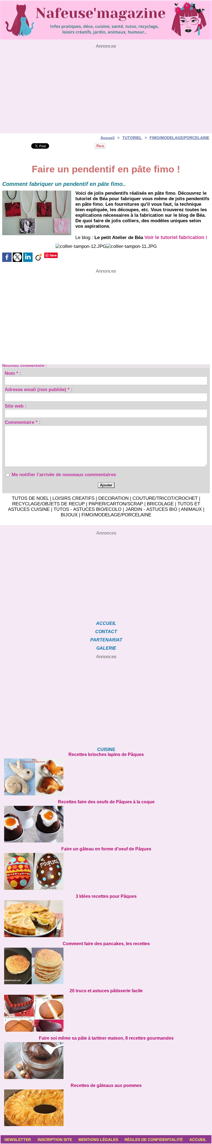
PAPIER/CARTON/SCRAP (116, 503)
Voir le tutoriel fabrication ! (175, 237)
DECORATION (113, 498)
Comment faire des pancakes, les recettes (106, 943)
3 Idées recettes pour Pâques (106, 896)
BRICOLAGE (160, 503)
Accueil (107, 137)
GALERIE (106, 648)
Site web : (15, 407)
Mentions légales (98, 1139)
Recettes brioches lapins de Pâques (106, 754)
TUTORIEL (132, 137)
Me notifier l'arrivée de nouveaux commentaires (64, 474)
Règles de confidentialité (153, 1139)
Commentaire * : (23, 423)
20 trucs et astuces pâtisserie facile (106, 990)
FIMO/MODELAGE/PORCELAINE (179, 137)
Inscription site (55, 1139)
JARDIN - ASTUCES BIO (151, 509)
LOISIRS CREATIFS (73, 498)
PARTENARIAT (106, 640)
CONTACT (106, 631)
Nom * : (13, 374)
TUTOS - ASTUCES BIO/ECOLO (87, 509)
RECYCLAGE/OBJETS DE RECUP (48, 503)
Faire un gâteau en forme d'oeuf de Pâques (106, 849)
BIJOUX (69, 514)
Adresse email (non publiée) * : (39, 390)
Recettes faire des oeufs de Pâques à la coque (106, 801)
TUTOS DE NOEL (30, 498)
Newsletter (17, 1139)
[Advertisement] (106, 87)
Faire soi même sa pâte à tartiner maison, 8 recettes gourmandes (106, 1038)
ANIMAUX (191, 509)
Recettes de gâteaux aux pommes (106, 1085)
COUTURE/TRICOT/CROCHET (165, 498)
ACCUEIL (106, 623)
